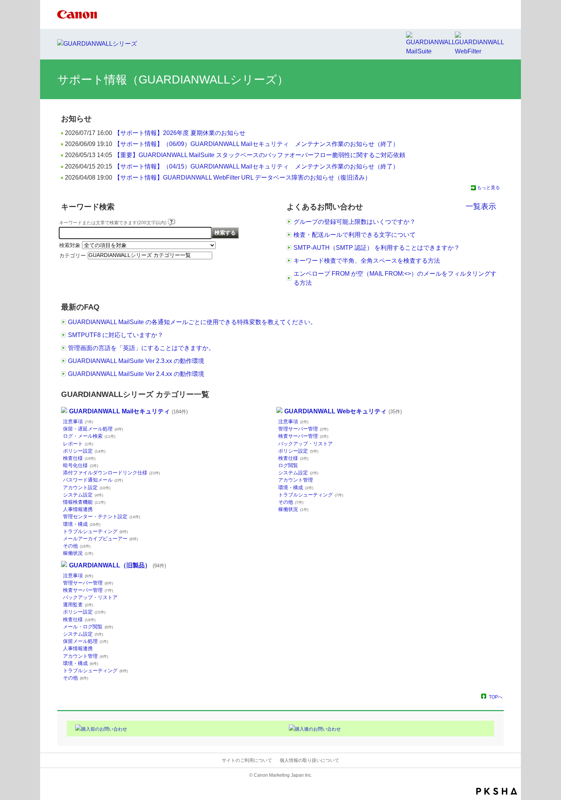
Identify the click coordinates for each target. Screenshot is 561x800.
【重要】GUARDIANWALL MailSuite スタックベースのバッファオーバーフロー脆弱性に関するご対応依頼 (259, 155)
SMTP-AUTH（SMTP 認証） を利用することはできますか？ (376, 247)
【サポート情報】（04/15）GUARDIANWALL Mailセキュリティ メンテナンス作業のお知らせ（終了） (256, 166)
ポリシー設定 (84, 451)
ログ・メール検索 (89, 436)
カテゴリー (72, 255)
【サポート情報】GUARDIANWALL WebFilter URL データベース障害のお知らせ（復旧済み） (242, 177)
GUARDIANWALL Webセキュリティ (343, 411)
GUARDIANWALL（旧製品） (117, 565)
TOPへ (496, 696)
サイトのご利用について (247, 760)
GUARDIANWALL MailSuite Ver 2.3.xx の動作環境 (136, 361)
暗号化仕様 (80, 465)
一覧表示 (481, 206)
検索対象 (70, 245)
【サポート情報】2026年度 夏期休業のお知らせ (179, 133)
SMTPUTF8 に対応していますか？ (115, 335)
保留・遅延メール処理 (93, 429)
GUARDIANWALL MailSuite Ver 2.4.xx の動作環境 (136, 374)
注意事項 (78, 421)
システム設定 (83, 495)
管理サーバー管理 (303, 429)
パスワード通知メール (93, 480)
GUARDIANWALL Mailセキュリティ (128, 411)
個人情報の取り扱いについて (309, 760)
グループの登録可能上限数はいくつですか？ (354, 221)
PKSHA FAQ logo (496, 791)
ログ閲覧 (288, 465)
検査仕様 (79, 458)
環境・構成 (81, 524)
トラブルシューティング (95, 531)
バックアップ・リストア (305, 444)
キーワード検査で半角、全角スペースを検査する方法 (366, 260)
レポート (78, 444)
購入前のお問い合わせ (104, 729)
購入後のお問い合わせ (318, 729)
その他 (76, 546)
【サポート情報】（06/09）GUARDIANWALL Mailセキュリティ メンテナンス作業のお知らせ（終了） (256, 144)
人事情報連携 (78, 509)
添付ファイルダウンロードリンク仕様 (111, 473)
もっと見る (488, 187)
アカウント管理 (295, 480)
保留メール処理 (85, 641)
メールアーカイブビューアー (100, 538)
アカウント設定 (86, 487)
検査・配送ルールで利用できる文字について (354, 234)
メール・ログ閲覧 (88, 627)
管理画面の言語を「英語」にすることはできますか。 (141, 348)
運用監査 (78, 604)
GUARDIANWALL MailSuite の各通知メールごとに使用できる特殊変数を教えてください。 (192, 322)
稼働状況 (78, 553)
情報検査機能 (84, 502)
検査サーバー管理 (303, 436)
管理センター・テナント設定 (101, 516)
